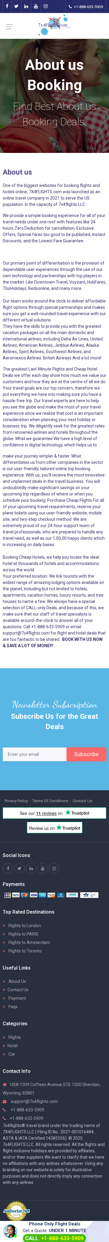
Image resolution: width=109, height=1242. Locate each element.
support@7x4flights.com (34, 1101)
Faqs (13, 1006)
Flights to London (24, 925)
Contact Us (82, 801)
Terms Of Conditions (50, 801)
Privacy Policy (16, 801)
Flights (14, 1037)
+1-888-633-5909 (88, 7)
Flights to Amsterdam (29, 942)
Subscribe (86, 754)
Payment (17, 998)
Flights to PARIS (23, 934)
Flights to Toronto (25, 951)
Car (11, 1054)
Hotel (13, 1045)
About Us (17, 981)
